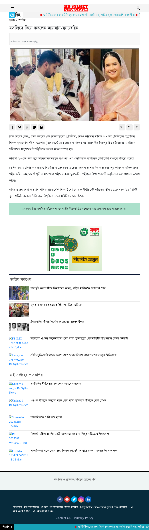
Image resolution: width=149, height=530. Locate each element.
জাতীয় (22, 20)
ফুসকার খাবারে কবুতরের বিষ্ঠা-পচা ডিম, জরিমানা (57, 305)
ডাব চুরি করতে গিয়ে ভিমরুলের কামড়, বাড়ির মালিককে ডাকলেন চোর (68, 288)
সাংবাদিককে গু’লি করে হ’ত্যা (46, 417)
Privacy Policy (83, 518)
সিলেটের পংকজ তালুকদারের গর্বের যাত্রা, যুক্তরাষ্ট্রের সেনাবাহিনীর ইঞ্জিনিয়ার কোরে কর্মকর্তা (79, 338)
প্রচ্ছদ (12, 20)
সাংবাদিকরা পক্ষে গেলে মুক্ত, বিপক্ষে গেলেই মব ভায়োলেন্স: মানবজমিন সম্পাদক (74, 451)
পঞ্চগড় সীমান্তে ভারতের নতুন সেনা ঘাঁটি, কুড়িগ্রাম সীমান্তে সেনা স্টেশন (68, 400)
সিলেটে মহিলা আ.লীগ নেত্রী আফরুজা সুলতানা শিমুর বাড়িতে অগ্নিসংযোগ (70, 434)
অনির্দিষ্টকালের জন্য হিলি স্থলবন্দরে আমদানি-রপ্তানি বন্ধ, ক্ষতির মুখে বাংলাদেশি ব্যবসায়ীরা (80, 15)
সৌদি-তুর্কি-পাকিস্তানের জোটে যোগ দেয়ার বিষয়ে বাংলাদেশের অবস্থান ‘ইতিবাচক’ (74, 355)
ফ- (129, 127)
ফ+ (122, 127)
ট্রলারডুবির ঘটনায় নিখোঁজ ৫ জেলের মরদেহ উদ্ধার (57, 322)
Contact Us (63, 518)
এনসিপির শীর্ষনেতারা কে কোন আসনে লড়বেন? (56, 384)
